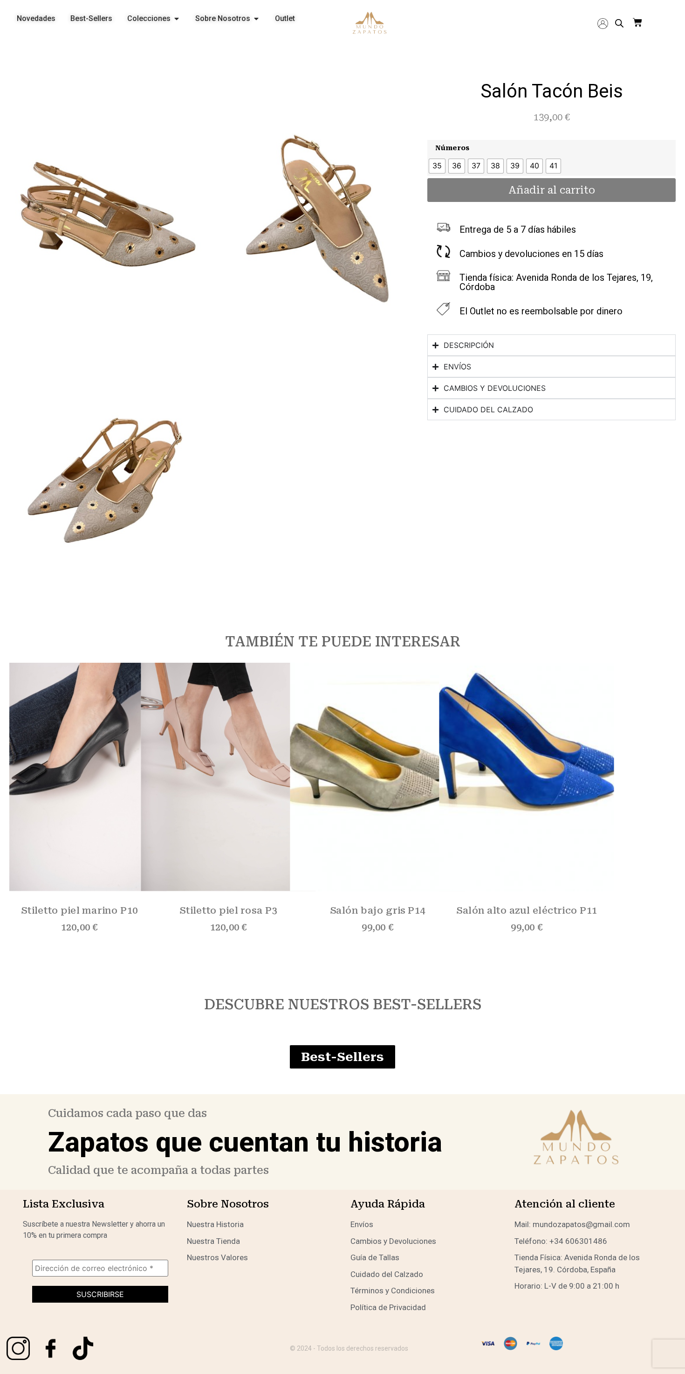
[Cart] (637, 23)
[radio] (437, 166)
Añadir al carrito (551, 190)
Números (452, 148)
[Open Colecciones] (176, 18)
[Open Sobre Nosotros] (256, 18)
